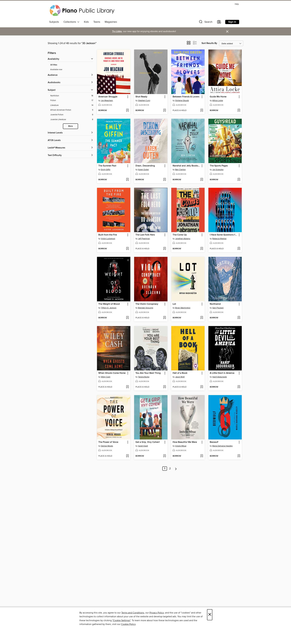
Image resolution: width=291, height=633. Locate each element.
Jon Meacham (107, 100)
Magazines (111, 22)
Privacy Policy (156, 612)
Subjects (54, 22)
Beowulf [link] (214, 442)
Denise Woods (107, 446)
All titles (53, 65)
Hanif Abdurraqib (219, 377)
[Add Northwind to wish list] (239, 318)
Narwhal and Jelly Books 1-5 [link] (186, 165)
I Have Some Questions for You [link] (223, 235)
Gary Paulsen (218, 308)
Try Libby (117, 31)
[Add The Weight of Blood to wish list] (127, 318)
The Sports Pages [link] (219, 165)
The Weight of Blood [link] (109, 304)
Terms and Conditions (132, 612)
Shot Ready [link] (141, 96)
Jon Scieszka (217, 169)
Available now (56, 69)
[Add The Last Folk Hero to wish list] (164, 249)
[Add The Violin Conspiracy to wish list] (164, 318)
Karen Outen (143, 169)
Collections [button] (70, 22)
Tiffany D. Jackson (108, 308)
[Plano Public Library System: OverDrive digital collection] (82, 10)
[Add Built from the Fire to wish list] (127, 249)
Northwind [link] (215, 304)
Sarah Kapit (143, 446)
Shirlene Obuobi (182, 100)
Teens (96, 22)
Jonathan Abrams (182, 238)
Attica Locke (217, 100)
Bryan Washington (182, 308)
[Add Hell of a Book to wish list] (202, 387)
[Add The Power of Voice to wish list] (127, 456)
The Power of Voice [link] (108, 442)
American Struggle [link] (107, 96)
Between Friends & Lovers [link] (186, 96)
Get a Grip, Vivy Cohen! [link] (147, 442)
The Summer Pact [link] (107, 165)
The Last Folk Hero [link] (145, 235)
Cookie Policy (128, 624)
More (70, 126)
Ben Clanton (180, 169)
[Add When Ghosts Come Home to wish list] (127, 387)
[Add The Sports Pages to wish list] (239, 180)
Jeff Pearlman (144, 238)
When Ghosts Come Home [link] (111, 373)
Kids (86, 22)
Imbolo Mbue (180, 446)
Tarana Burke (143, 377)
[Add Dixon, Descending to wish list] (164, 180)
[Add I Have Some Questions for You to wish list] (239, 249)
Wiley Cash (105, 377)
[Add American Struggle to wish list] (127, 111)
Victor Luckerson (108, 238)
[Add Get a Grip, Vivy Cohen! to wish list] (164, 456)
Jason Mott (180, 377)
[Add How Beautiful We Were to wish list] (202, 456)
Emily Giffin (105, 169)
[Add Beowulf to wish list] (239, 456)
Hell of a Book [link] (180, 373)
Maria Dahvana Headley (222, 446)
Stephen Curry (144, 100)
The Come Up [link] (180, 235)
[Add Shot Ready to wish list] (164, 111)
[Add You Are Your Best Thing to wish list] (164, 387)
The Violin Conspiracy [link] (146, 304)
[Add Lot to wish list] (202, 318)
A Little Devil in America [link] (222, 373)
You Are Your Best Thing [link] (148, 373)
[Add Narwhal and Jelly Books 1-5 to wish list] (202, 180)
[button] (205, 22)
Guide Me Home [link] (218, 96)
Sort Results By (209, 43)
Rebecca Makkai (219, 238)
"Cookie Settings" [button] (121, 620)
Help (237, 4)
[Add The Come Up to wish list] (202, 249)
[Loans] (219, 22)
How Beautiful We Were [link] (185, 442)
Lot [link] (174, 304)
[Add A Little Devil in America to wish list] (239, 387)
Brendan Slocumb (145, 308)
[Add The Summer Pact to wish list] (127, 180)
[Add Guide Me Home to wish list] (239, 111)
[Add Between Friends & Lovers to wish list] (202, 111)
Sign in (232, 22)
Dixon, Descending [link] (145, 165)
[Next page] (176, 468)
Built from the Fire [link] (107, 235)
